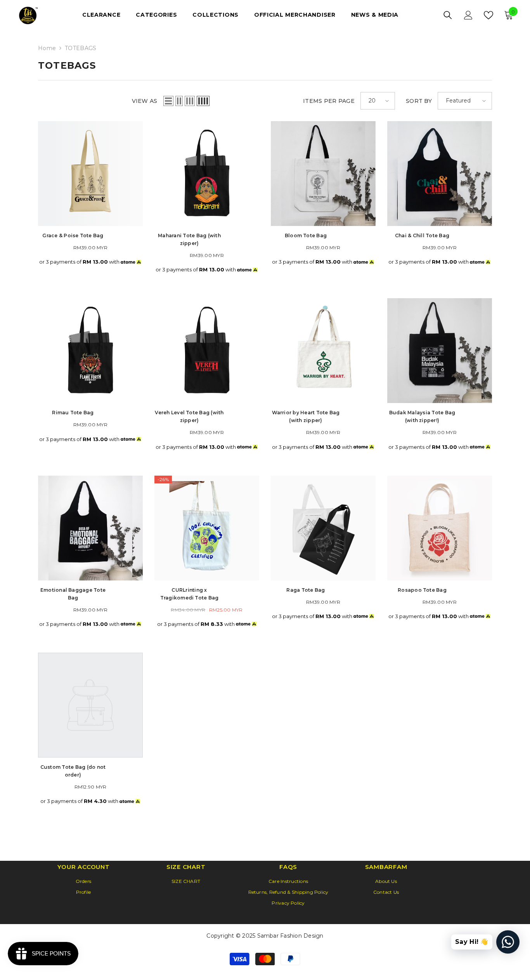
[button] (168, 101)
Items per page (329, 100)
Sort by (419, 100)
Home (47, 48)
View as (145, 100)
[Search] (448, 15)
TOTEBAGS (80, 48)
